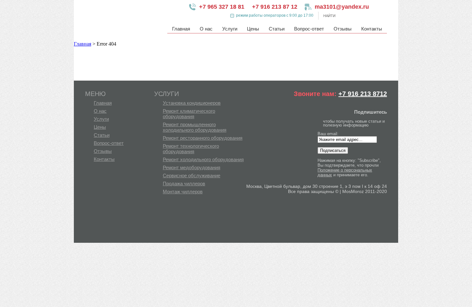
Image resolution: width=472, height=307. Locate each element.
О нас (206, 28)
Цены (253, 28)
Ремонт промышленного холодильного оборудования (194, 127)
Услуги (229, 28)
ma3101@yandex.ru (337, 7)
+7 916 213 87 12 (274, 7)
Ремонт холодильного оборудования (203, 159)
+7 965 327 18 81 (221, 7)
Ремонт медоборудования (191, 167)
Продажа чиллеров (184, 183)
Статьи (276, 28)
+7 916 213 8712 (362, 93)
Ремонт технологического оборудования (191, 148)
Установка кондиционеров (192, 103)
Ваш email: (328, 133)
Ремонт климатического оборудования (189, 113)
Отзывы (343, 28)
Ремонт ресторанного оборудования (202, 138)
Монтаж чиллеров (183, 191)
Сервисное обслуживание (191, 175)
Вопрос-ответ (309, 28)
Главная (181, 28)
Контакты (371, 28)
